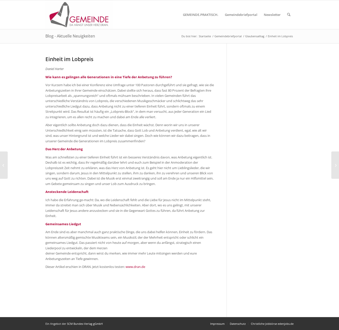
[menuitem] (201, 14)
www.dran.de (135, 266)
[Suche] (289, 14)
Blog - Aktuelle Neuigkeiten (70, 36)
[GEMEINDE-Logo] (79, 14)
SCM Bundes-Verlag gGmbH (85, 324)
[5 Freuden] (4, 165)
